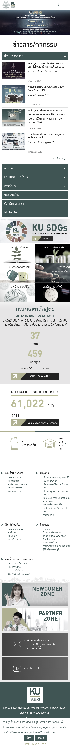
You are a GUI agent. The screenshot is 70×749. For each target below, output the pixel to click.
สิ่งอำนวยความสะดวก (18, 484)
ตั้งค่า (28, 738)
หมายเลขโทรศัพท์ (16, 529)
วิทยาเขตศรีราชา (50, 543)
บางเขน (46, 529)
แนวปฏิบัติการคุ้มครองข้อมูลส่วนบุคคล (56, 499)
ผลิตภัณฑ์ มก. (14, 491)
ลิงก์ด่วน (12, 532)
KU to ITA (10, 212)
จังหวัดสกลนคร (54, 537)
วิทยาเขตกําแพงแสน (52, 532)
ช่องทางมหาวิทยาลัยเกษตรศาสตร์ (17, 565)
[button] (14, 31)
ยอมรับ (40, 738)
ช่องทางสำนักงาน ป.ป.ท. (19, 574)
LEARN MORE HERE (35, 744)
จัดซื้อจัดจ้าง (11, 194)
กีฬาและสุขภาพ (15, 488)
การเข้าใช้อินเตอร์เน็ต (52, 505)
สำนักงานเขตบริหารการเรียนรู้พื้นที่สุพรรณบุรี (56, 547)
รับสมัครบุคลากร (14, 203)
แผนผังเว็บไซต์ (14, 539)
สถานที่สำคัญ (14, 478)
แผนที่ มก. (13, 536)
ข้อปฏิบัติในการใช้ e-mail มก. (55, 509)
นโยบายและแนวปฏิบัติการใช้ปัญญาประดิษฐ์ (56, 479)
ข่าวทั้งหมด (58, 159)
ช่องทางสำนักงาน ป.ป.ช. (19, 570)
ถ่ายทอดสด (48, 515)
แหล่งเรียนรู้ (13, 481)
